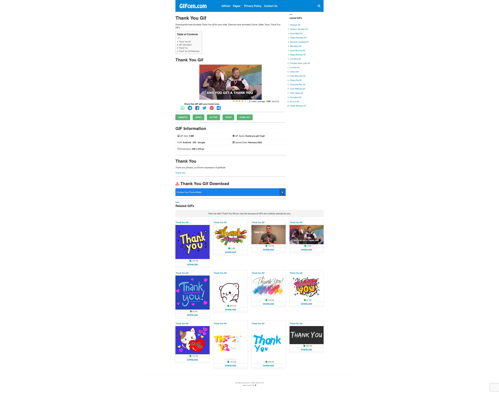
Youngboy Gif (295, 97)
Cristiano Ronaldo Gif (299, 29)
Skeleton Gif (295, 25)
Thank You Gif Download (189, 51)
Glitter (213, 117)
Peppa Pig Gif (295, 80)
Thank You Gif (185, 41)
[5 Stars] (245, 101)
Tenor (228, 117)
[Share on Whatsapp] (184, 109)
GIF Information (185, 44)
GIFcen (226, 6)
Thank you (244, 117)
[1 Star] (233, 101)
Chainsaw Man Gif (297, 84)
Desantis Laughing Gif (299, 42)
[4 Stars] (242, 101)
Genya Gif (294, 71)
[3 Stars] (239, 101)
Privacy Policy (252, 6)
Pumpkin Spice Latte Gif (300, 63)
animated (183, 117)
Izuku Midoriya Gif (297, 88)
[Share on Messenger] (220, 109)
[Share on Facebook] (198, 109)
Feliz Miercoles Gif (297, 76)
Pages (236, 6)
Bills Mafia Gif (295, 46)
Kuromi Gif (294, 101)
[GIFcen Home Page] (193, 5)
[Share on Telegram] (191, 109)
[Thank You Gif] (230, 81)
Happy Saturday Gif (298, 37)
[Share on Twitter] (205, 109)
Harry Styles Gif (296, 93)
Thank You (183, 47)
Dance (198, 117)
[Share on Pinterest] (213, 109)
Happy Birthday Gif (298, 54)
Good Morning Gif (297, 50)
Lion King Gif (295, 59)
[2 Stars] (236, 101)
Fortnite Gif (294, 67)
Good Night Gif (296, 33)
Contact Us (270, 6)
